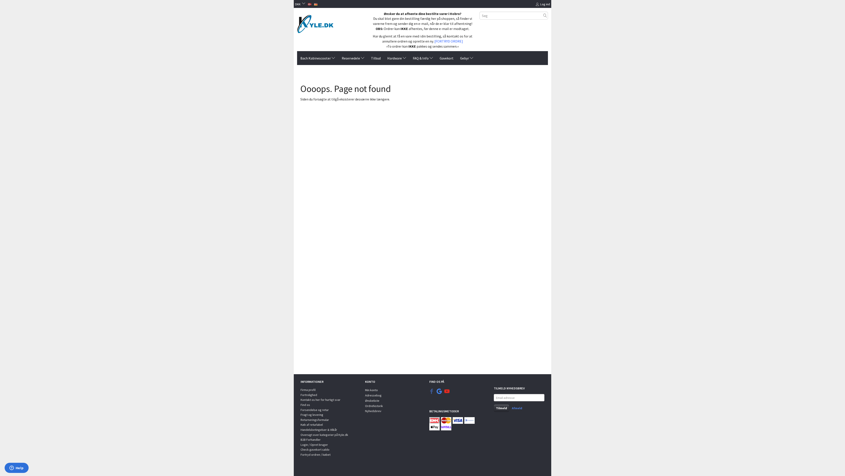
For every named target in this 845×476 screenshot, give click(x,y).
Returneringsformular (315, 420)
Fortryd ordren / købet (316, 455)
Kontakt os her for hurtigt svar (320, 400)
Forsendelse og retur (315, 410)
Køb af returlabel (312, 425)
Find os (305, 405)
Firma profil (308, 390)
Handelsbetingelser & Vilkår (319, 430)
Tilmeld (501, 408)
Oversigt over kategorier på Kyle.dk (324, 435)
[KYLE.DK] (315, 22)
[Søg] (545, 15)
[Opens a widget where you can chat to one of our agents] (16, 468)
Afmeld (517, 408)
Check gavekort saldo (315, 450)
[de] (316, 3)
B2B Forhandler (311, 440)
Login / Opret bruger (314, 445)
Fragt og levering (312, 415)
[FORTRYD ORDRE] (448, 41)
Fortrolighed (309, 395)
